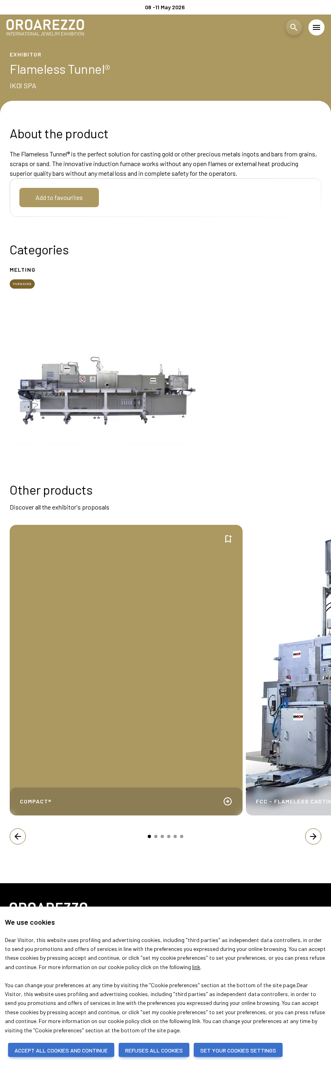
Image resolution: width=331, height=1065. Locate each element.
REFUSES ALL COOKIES (154, 1050)
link (196, 966)
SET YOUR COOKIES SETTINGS (238, 1050)
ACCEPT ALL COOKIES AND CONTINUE (61, 1050)
